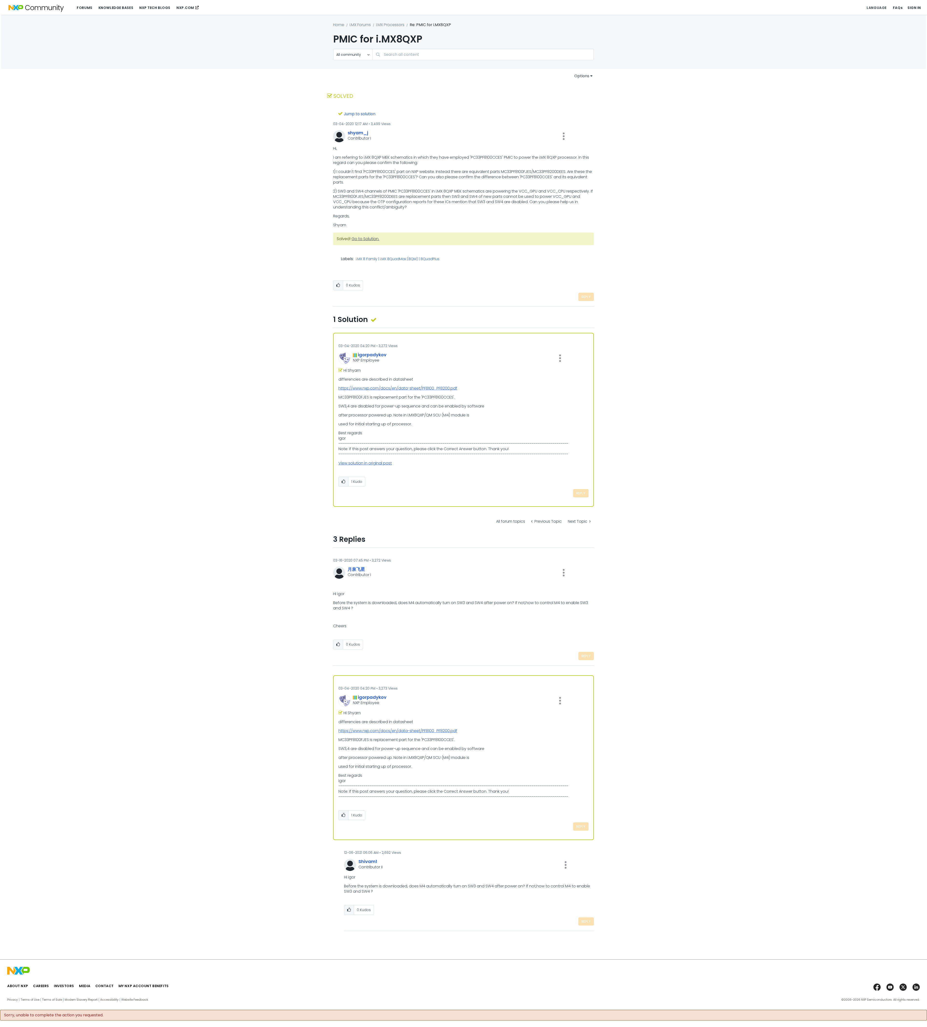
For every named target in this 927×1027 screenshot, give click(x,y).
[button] (564, 136)
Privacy (12, 999)
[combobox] (483, 54)
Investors (64, 986)
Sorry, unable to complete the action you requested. (53, 1015)
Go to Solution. (365, 239)
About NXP (17, 986)
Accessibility (109, 999)
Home (338, 25)
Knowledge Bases (115, 7)
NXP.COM (185, 7)
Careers (41, 986)
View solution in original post (365, 463)
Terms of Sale (52, 999)
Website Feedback (134, 999)
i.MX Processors (390, 25)
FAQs (898, 7)
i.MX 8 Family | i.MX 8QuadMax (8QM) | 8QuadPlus (397, 259)
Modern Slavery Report (81, 999)
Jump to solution (359, 114)
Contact (104, 986)
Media (85, 986)
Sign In (914, 7)
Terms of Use (30, 999)
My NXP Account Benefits (144, 986)
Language (876, 7)
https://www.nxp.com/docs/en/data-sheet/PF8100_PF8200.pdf (397, 388)
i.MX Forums (360, 25)
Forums (84, 7)
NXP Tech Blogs (154, 7)
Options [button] (581, 76)
